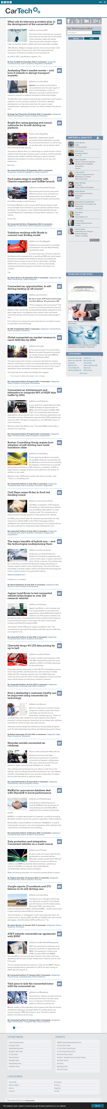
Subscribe (96, 32)
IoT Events (60, 1063)
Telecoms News (14, 1057)
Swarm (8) (87, 368)
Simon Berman (80, 191)
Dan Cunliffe (15, 62)
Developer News (14, 1045)
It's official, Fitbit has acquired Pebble (79, 301)
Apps (9, 436)
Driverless (43, 116)
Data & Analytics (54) (90, 365)
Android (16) (87, 363)
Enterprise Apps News (16, 1051)
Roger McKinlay (80, 183)
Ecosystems (47, 226)
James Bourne (15, 278)
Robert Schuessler (17, 734)
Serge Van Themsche (18, 114)
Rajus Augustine (80, 160)
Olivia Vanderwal (17, 585)
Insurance (57, 1085)
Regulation (39, 64)
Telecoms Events (62, 1069)
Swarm (35, 783)
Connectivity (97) (73, 368)
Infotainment (44, 436)
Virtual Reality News (15, 1063)
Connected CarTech (18, 170)
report (36, 457)
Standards (48, 64)
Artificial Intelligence (16, 116)
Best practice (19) (89, 360)
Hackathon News (14, 1066)
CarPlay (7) (87, 358)
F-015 (55, 859)
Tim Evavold (79, 221)
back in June (35, 1012)
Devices (11, 1088)
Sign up (76, 38)
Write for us (95, 240)
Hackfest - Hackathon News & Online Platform (71, 1057)
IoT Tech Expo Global (63, 1045)
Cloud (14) (71, 363)
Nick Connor (79, 151)
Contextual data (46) (75, 358)
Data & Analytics (27, 64)
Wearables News (14, 1060)
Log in (92, 38)
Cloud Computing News (16, 1042)
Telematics (26, 736)
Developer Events (62, 1060)
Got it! (97, 1105)
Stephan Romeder (17, 878)
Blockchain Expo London (65, 1054)
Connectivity (22, 226)
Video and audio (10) (75, 360)
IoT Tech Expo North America (66, 1051)
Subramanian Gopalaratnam (84, 202)
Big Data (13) (72, 365)
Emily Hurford (79, 172)
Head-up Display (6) (74, 370)
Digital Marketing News (16, 1048)
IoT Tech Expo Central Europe (66, 1048)
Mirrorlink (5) (88, 370)
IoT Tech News (13, 1054)
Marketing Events (62, 1066)
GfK (11, 329)
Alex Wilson (79, 212)
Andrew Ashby (80, 229)
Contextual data (14, 64)
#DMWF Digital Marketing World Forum (69, 1042)
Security (38, 880)
